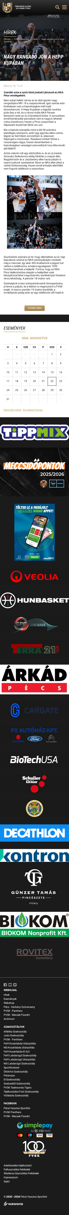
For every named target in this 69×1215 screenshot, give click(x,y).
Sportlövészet (11, 1067)
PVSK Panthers (12, 1112)
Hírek (35, 39)
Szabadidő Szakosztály (17, 1083)
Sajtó (7, 1181)
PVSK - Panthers (21, 39)
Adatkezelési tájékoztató (18, 1165)
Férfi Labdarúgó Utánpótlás (19, 1059)
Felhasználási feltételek (17, 1169)
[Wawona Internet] (34, 1204)
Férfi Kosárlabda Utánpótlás (20, 1043)
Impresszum (11, 1177)
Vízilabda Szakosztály (16, 1095)
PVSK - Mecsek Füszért (17, 1014)
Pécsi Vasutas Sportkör (17, 1108)
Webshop (9, 1003)
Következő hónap (33, 410)
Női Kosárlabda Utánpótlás (19, 1047)
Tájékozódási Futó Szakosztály (21, 1091)
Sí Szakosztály (12, 1079)
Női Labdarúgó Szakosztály (19, 1063)
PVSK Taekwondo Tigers (17, 1087)
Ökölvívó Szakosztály (16, 1071)
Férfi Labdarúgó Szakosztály (20, 1055)
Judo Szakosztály (14, 1035)
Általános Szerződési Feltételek (21, 1173)
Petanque (9, 1075)
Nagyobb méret (12, 410)
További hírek (35, 308)
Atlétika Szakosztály (15, 1031)
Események (10, 999)
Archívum (9, 1019)
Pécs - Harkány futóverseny (19, 1007)
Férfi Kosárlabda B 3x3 (17, 1051)
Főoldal (7, 39)
